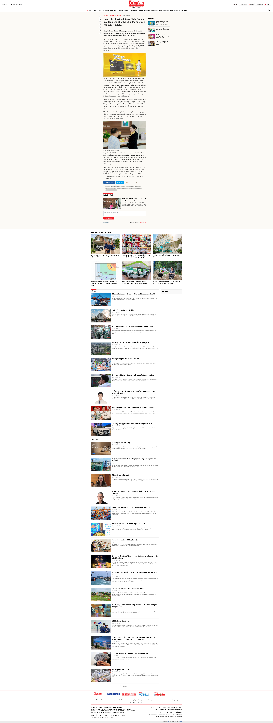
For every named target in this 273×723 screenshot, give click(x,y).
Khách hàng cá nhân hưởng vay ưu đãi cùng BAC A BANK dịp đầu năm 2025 (162, 36)
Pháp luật (120, 10)
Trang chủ (105, 15)
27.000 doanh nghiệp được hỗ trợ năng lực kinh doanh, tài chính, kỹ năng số (167, 282)
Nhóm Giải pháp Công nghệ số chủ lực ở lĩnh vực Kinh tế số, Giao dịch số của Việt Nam (104, 283)
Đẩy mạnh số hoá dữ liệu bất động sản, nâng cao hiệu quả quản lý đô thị (135, 460)
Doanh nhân (113, 10)
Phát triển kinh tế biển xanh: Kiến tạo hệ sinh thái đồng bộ (133, 294)
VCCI (100, 10)
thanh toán (113, 188)
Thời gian (137, 222)
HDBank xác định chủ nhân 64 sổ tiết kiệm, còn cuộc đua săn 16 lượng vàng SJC (136, 256)
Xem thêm (124, 686)
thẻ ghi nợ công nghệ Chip (111, 190)
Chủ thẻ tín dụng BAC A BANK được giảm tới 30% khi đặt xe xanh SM (163, 29)
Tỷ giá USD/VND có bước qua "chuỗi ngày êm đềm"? (131, 653)
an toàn (118, 188)
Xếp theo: (132, 222)
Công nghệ (177, 10)
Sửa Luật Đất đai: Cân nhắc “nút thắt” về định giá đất (131, 342)
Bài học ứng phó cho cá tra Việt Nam (125, 359)
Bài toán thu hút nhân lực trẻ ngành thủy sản (128, 524)
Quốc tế (141, 10)
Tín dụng (107, 186)
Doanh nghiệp (105, 10)
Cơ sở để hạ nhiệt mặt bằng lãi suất (125, 540)
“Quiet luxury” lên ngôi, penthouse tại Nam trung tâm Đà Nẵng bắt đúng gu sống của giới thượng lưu (133, 638)
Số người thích (143, 222)
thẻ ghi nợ (131, 188)
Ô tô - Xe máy (184, 10)
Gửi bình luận (109, 218)
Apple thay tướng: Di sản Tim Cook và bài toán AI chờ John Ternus (133, 492)
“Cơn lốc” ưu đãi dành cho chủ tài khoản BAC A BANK (134, 200)
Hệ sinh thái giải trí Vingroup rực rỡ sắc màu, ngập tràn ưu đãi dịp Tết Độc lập (135, 557)
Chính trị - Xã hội (93, 10)
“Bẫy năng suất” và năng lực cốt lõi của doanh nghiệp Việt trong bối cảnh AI (133, 392)
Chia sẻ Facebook (110, 182)
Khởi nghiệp (127, 10)
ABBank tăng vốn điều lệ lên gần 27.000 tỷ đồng (166, 256)
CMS (170, 721)
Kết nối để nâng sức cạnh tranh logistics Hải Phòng (131, 507)
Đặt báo (252, 4)
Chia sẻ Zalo (120, 182)
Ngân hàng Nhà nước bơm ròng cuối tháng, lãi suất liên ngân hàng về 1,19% (134, 606)
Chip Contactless (130, 186)
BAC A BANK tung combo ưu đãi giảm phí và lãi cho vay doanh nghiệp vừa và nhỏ (162, 23)
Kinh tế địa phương (168, 10)
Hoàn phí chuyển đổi (115, 186)
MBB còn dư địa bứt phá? (121, 621)
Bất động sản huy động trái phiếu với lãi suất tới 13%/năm (133, 407)
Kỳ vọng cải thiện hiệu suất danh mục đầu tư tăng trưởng (133, 375)
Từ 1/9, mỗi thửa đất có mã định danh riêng (128, 588)
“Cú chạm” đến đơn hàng (121, 443)
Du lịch (160, 10)
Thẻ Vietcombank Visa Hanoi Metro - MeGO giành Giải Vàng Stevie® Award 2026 (136, 282)
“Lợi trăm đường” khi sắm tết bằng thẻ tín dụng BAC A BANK (162, 43)
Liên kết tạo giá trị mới (120, 475)
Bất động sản (134, 10)
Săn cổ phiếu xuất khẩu (120, 670)
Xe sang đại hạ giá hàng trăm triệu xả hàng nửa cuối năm (133, 424)
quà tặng (123, 186)
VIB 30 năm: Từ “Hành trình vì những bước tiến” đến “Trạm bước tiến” (105, 256)
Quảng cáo (260, 4)
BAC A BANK (137, 186)
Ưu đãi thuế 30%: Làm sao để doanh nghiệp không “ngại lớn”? (134, 326)
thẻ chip (107, 188)
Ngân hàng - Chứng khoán (151, 10)
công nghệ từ (124, 188)
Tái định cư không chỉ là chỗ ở (123, 310)
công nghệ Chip (138, 188)
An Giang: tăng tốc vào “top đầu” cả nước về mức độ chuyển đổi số (135, 573)
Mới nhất (5, 4)
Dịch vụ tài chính (126, 15)
